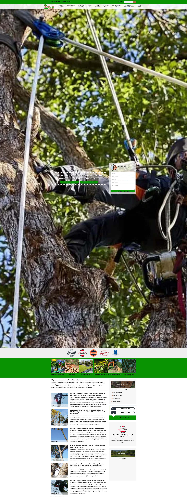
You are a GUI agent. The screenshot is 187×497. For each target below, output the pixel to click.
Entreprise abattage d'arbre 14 (71, 6)
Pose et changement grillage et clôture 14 (129, 6)
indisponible (56, 2)
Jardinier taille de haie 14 (106, 6)
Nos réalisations (69, 182)
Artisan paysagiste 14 (97, 6)
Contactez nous (89, 182)
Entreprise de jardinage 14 (81, 6)
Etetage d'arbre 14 (140, 6)
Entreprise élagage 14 (61, 6)
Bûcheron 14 (90, 6)
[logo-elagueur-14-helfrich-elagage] (49, 6)
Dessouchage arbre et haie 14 (116, 6)
